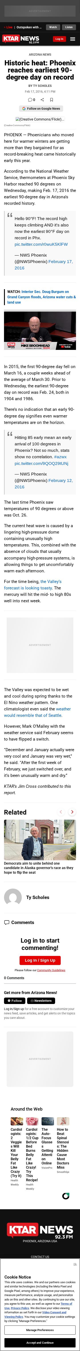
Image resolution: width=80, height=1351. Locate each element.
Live (9, 27)
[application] (40, 330)
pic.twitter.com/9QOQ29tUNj (41, 463)
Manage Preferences (40, 1330)
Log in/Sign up (14, 1009)
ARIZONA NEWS (40, 55)
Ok (75, 1264)
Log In (59, 39)
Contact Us (40, 1257)
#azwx (60, 456)
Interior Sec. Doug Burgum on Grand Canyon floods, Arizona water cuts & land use (41, 297)
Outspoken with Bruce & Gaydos (30, 27)
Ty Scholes (37, 897)
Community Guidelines (51, 970)
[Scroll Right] (72, 812)
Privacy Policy (20, 1308)
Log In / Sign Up (40, 960)
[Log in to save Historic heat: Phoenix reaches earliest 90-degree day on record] (51, 100)
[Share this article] (42, 100)
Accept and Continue (39, 1342)
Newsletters (43, 1000)
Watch (53, 27)
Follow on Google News (43, 108)
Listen (69, 27)
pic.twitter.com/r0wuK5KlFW (41, 244)
